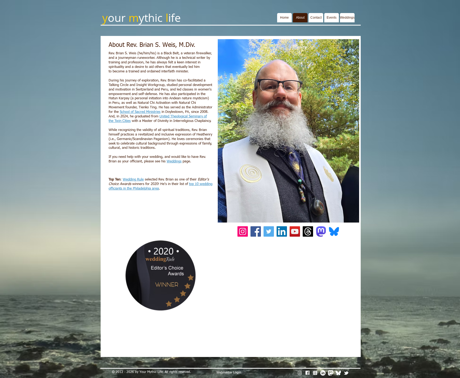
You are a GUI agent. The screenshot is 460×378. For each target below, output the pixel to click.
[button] (288, 131)
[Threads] (308, 231)
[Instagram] (242, 231)
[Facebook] (255, 231)
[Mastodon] (330, 373)
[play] (348, 218)
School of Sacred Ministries (140, 112)
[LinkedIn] (282, 231)
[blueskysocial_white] (338, 373)
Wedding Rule (133, 179)
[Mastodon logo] (321, 231)
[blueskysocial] (334, 231)
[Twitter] (269, 231)
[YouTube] (295, 231)
